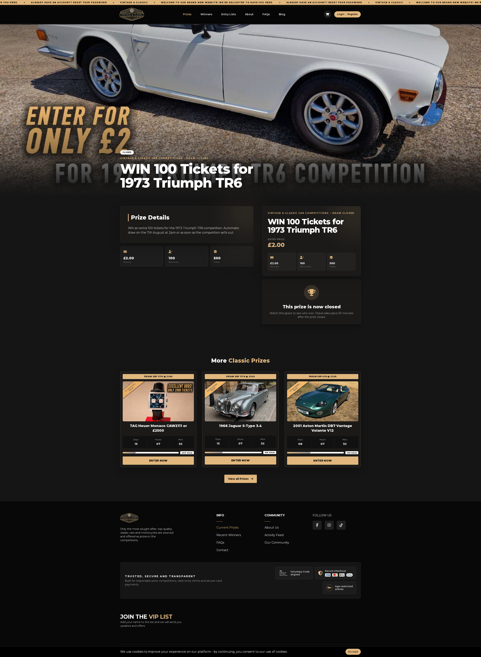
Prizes (187, 14)
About (249, 14)
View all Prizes (238, 478)
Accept (353, 651)
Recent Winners (228, 535)
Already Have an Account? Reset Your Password (261, 2)
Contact (222, 550)
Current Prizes (227, 527)
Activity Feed (274, 535)
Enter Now (158, 460)
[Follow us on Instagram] (329, 525)
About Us (272, 527)
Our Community (277, 542)
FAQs (266, 14)
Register (352, 14)
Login (340, 14)
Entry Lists (228, 14)
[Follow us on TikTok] (341, 525)
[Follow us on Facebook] (317, 525)
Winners (206, 14)
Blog (282, 14)
